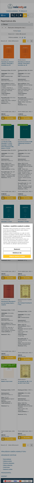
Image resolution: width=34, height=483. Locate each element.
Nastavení (17, 249)
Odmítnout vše (17, 253)
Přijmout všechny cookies (17, 256)
